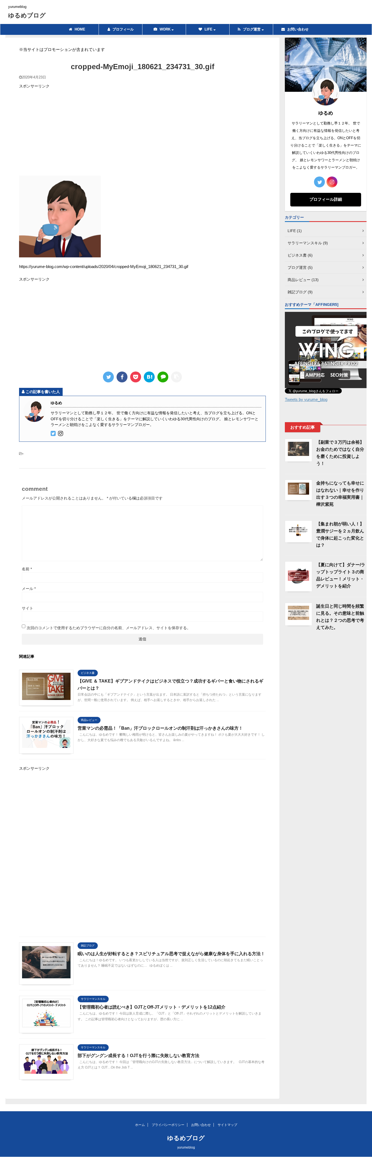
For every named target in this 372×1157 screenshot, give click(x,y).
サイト (27, 608)
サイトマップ (227, 1125)
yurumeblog (186, 1147)
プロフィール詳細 (325, 199)
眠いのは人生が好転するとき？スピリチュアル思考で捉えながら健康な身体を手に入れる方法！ (171, 953)
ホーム (140, 1125)
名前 (27, 569)
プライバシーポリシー (168, 1125)
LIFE (208, 29)
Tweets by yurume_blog (306, 399)
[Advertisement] (142, 132)
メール (29, 588)
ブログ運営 (252, 29)
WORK (165, 29)
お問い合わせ (297, 29)
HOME (79, 29)
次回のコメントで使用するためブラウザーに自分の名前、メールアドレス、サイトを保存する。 (109, 628)
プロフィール (122, 29)
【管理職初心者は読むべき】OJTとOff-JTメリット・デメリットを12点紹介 (151, 1007)
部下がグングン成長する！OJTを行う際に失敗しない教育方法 (138, 1055)
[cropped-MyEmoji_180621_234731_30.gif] (149, 377)
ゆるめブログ (27, 15)
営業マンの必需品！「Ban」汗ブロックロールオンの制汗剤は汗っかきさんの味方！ (160, 728)
